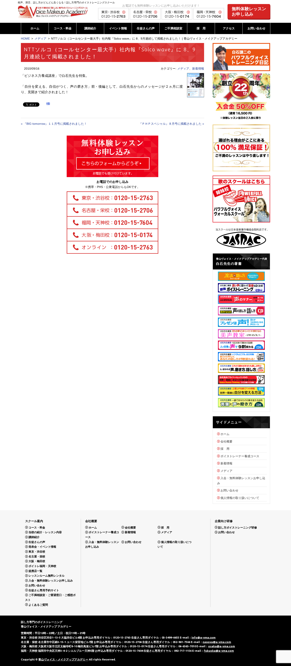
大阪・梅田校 (37, 561)
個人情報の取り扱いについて (239, 498)
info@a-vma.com (204, 637)
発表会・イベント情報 (42, 546)
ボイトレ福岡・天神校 (42, 566)
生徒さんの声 (146, 28)
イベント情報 (118, 28)
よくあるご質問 (38, 604)
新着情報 (198, 68)
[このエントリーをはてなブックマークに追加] (48, 104)
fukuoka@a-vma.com (219, 650)
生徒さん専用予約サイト (44, 590)
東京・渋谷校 (37, 551)
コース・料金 (63, 28)
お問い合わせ (256, 28)
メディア (40, 38)
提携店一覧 (35, 571)
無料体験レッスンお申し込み (249, 11)
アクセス (229, 28)
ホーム (34, 28)
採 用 (201, 28)
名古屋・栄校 (37, 556)
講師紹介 (90, 28)
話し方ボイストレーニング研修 (237, 527)
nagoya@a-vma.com (217, 641)
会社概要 (226, 441)
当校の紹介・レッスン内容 (45, 532)
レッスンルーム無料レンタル (47, 575)
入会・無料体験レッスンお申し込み (51, 580)
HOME (25, 38)
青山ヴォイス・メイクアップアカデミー (63, 659)
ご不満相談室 (173, 28)
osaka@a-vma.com (221, 646)
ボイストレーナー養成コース (239, 456)
